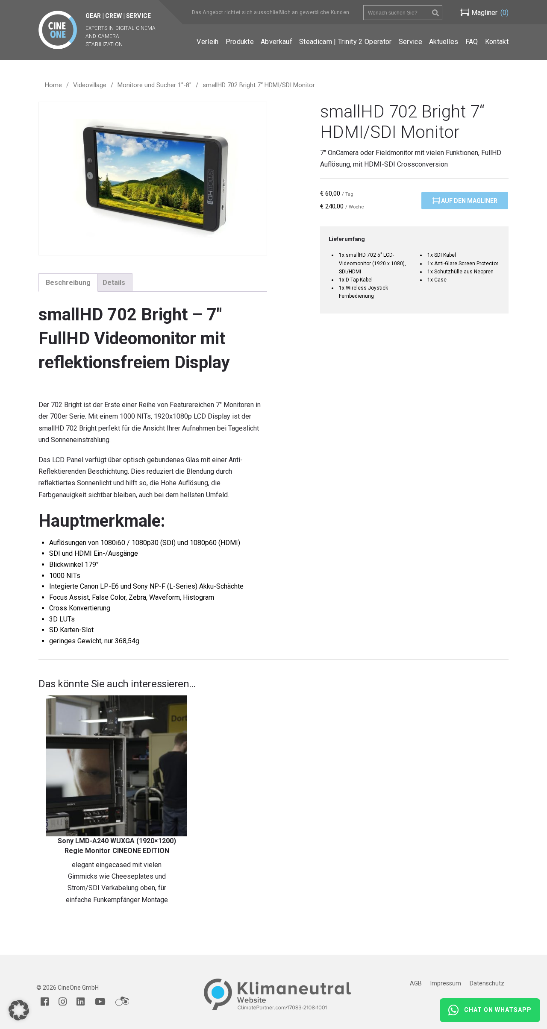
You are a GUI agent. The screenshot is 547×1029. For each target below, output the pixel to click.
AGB (416, 983)
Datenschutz (487, 983)
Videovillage (89, 85)
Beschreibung (68, 283)
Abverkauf (276, 42)
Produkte (240, 42)
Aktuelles (444, 42)
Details (114, 283)
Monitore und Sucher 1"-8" (154, 85)
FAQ (471, 42)
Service (410, 42)
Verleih (207, 42)
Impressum (445, 983)
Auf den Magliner (468, 200)
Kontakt (497, 42)
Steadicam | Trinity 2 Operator (345, 42)
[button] (19, 1010)
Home (53, 85)
